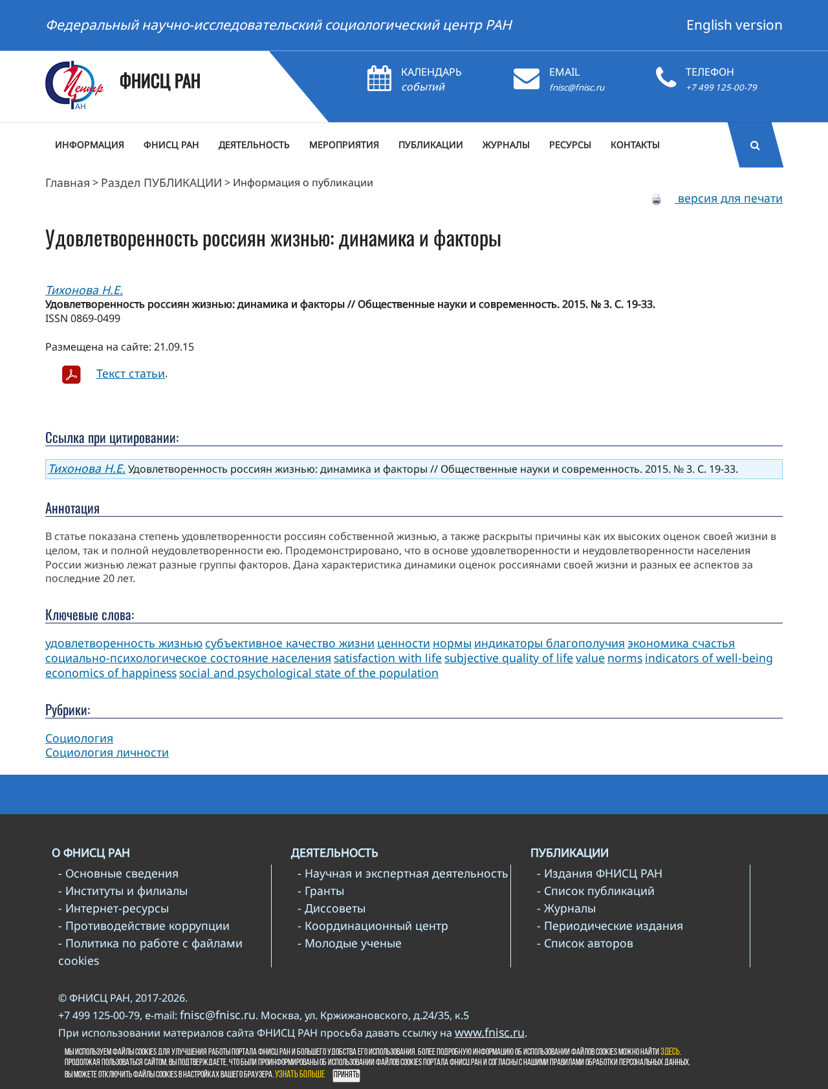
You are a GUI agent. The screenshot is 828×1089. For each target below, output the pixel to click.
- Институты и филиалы (123, 890)
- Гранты (321, 890)
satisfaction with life (388, 657)
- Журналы (566, 908)
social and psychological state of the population (309, 672)
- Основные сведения (118, 873)
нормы (452, 643)
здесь (670, 1052)
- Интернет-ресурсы (113, 908)
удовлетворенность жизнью (123, 643)
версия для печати (729, 198)
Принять (346, 1075)
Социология (79, 738)
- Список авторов (585, 943)
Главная (67, 182)
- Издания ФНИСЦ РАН (599, 873)
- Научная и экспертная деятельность (403, 873)
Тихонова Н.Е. (84, 289)
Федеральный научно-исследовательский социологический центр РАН (278, 25)
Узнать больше (300, 1075)
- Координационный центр (373, 925)
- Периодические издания (610, 925)
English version (734, 25)
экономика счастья (681, 643)
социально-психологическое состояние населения (188, 657)
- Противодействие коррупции (144, 925)
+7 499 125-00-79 (721, 87)
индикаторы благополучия (549, 643)
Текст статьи (130, 373)
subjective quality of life (508, 657)
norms (624, 657)
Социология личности (107, 752)
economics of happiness (111, 672)
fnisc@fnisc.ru (576, 87)
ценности (403, 643)
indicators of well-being (709, 657)
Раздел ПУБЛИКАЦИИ (161, 182)
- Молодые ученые (350, 943)
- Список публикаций (596, 890)
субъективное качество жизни (290, 643)
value (590, 657)
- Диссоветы (331, 908)
